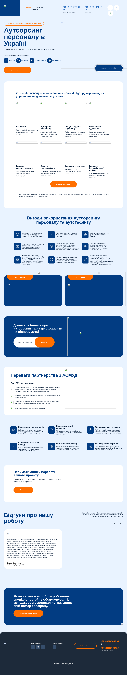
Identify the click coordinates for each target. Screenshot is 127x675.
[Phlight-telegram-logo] (54, 647)
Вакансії (40, 8)
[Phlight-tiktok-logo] (43, 647)
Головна (28, 8)
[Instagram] (38, 647)
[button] (24, 24)
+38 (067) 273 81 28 (110, 648)
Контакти (35, 10)
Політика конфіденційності (63, 664)
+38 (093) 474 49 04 (110, 641)
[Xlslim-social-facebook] (33, 647)
